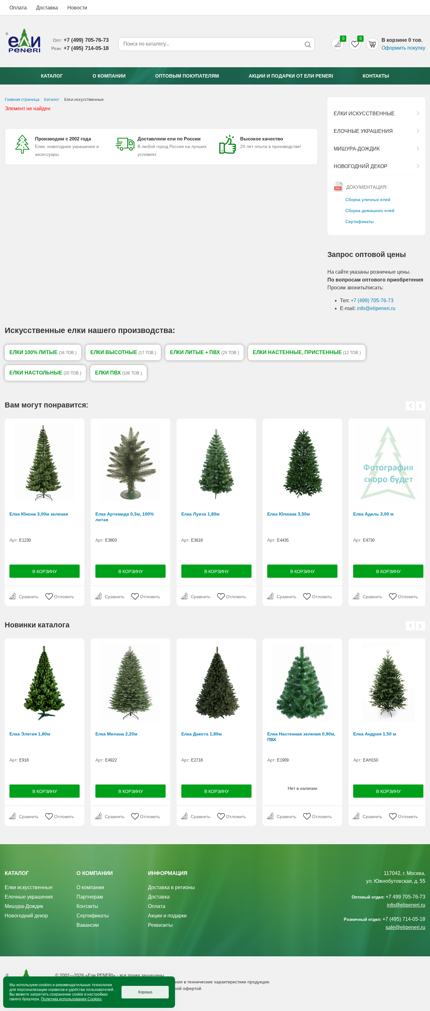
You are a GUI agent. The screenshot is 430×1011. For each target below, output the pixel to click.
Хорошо (145, 992)
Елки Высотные (123, 352)
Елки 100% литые (42, 352)
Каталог (52, 76)
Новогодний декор (361, 166)
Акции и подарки (167, 915)
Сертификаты (359, 221)
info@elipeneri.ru (376, 308)
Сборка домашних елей (369, 210)
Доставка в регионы (171, 887)
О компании (109, 76)
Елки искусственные (364, 113)
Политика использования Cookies (71, 999)
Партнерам (89, 896)
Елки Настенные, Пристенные (307, 352)
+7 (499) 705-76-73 (372, 300)
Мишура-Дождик (357, 148)
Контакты (376, 76)
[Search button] (307, 44)
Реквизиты (160, 925)
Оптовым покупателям (187, 76)
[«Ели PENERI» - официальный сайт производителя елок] (23, 41)
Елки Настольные (45, 372)
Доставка (47, 7)
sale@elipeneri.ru (405, 927)
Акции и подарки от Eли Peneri (291, 76)
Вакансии (87, 925)
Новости (77, 7)
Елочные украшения (363, 131)
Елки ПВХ (118, 372)
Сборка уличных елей (367, 199)
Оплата (18, 7)
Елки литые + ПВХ (204, 352)
